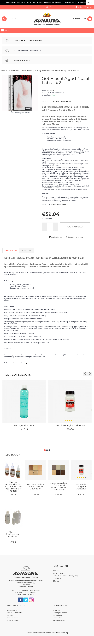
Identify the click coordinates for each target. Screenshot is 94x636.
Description (10, 250)
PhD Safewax (57, 615)
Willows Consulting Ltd (62, 633)
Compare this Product (75, 237)
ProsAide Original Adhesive (70, 425)
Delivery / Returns (59, 573)
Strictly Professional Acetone (12, 534)
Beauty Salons (12, 610)
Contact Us (57, 578)
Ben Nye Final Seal (24, 425)
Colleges (10, 615)
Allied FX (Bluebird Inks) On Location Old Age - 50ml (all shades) (13, 486)
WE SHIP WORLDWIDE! (21, 60)
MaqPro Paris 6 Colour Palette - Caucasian (35, 486)
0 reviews (56, 101)
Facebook (54, 204)
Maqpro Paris (57, 618)
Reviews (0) (26, 250)
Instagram (64, 204)
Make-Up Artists (12, 618)
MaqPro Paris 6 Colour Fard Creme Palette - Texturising (58, 486)
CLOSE (90, 2)
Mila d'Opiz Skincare (60, 613)
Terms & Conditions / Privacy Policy (65, 576)
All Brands (56, 610)
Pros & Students (13, 620)
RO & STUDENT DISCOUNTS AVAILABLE (28, 41)
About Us (56, 571)
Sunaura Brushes (59, 620)
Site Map (56, 581)
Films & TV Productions (15, 613)
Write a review (66, 101)
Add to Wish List (56, 237)
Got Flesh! (50, 91)
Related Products (17, 374)
